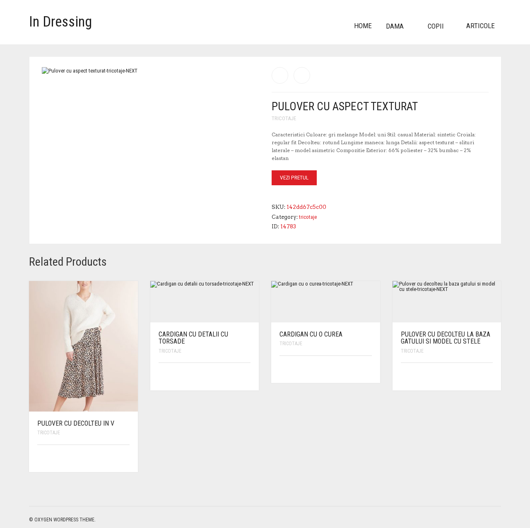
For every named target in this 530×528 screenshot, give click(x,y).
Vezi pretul (294, 177)
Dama (395, 26)
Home (363, 26)
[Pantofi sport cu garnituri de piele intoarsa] (280, 75)
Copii (436, 26)
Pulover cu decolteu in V (75, 423)
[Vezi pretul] (124, 458)
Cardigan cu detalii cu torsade (193, 338)
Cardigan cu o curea (310, 334)
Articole (480, 26)
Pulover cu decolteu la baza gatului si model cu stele (445, 338)
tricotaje (284, 118)
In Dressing (60, 21)
